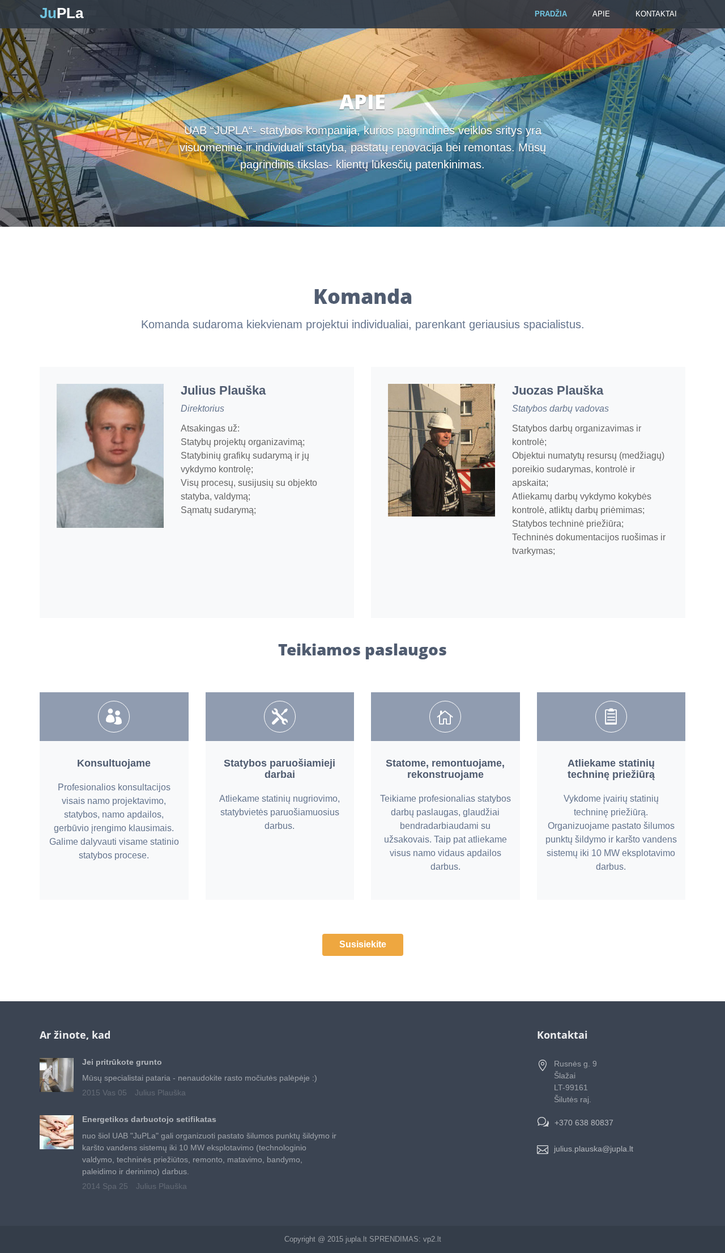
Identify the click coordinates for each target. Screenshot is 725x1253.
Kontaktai (656, 14)
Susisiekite (362, 944)
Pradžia (551, 14)
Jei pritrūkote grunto (122, 1061)
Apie (601, 14)
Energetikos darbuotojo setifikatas (149, 1119)
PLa (61, 13)
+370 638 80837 (584, 1122)
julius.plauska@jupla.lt (593, 1148)
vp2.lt (432, 1239)
